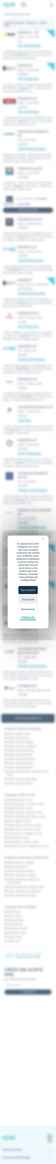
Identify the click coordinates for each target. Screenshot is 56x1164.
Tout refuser (28, 599)
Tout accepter (28, 589)
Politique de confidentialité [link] (28, 618)
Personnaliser (28, 609)
